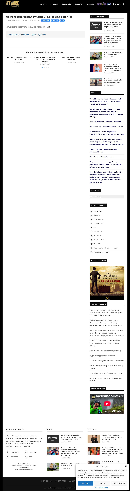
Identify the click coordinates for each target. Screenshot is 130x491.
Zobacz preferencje (119, 483)
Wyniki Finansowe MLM (101, 252)
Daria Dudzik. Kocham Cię (111, 462)
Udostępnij (46, 20)
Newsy (42, 4)
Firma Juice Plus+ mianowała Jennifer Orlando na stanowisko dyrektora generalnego (112, 67)
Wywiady (54, 4)
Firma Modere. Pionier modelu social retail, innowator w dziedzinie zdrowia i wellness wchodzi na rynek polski (105, 101)
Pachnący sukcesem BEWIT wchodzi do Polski (106, 127)
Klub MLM (96, 244)
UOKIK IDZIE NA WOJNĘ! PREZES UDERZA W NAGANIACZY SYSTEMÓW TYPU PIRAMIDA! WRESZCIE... (105, 343)
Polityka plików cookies (101, 487)
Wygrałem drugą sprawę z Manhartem (71, 58)
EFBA (95, 228)
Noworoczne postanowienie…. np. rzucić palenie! (27, 34)
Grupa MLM (97, 211)
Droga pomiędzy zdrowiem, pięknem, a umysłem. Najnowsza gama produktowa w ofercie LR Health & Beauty (105, 164)
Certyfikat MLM (98, 240)
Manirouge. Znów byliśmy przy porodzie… (19, 58)
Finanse (78, 4)
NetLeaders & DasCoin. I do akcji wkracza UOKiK (106, 373)
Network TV (97, 232)
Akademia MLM (98, 224)
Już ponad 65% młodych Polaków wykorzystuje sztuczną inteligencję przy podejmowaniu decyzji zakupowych (113, 40)
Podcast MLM (98, 236)
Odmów (102, 483)
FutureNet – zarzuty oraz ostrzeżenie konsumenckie (107, 361)
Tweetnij (55, 20)
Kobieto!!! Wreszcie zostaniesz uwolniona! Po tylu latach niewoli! (45, 59)
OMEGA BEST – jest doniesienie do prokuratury (105, 351)
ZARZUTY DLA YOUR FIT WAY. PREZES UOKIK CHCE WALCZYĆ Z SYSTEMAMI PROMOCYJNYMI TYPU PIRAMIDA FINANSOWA (106, 312)
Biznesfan (96, 215)
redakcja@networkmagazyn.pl (26, 469)
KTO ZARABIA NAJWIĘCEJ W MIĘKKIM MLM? (113, 53)
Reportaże (66, 4)
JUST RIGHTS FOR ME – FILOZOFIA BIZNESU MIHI (106, 122)
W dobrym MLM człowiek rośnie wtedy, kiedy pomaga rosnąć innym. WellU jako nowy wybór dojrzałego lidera (112, 450)
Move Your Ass (98, 219)
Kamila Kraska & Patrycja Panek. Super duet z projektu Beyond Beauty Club (112, 437)
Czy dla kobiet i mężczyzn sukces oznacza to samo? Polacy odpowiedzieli (113, 80)
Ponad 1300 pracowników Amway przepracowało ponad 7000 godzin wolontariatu (113, 25)
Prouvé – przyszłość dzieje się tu (101, 157)
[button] (126, 466)
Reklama (90, 4)
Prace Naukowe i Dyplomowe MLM (105, 248)
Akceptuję (85, 483)
